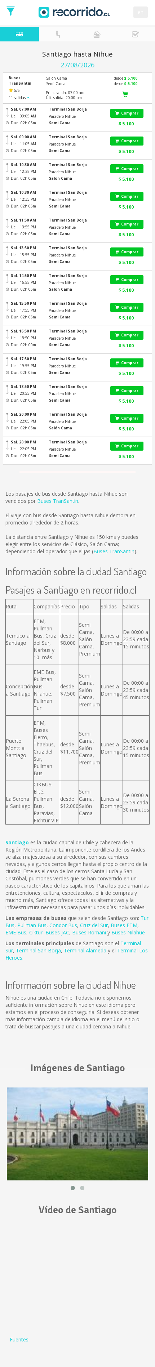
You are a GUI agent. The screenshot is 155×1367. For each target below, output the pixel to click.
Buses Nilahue (128, 932)
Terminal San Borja (38, 950)
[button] (75, 109)
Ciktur (36, 932)
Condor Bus (63, 925)
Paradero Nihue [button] (62, 116)
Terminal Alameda (85, 950)
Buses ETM (124, 925)
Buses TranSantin (57, 500)
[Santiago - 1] (77, 1134)
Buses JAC (57, 932)
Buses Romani (89, 932)
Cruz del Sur (94, 925)
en (140, 12)
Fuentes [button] (19, 1339)
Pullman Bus (31, 925)
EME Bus (15, 932)
